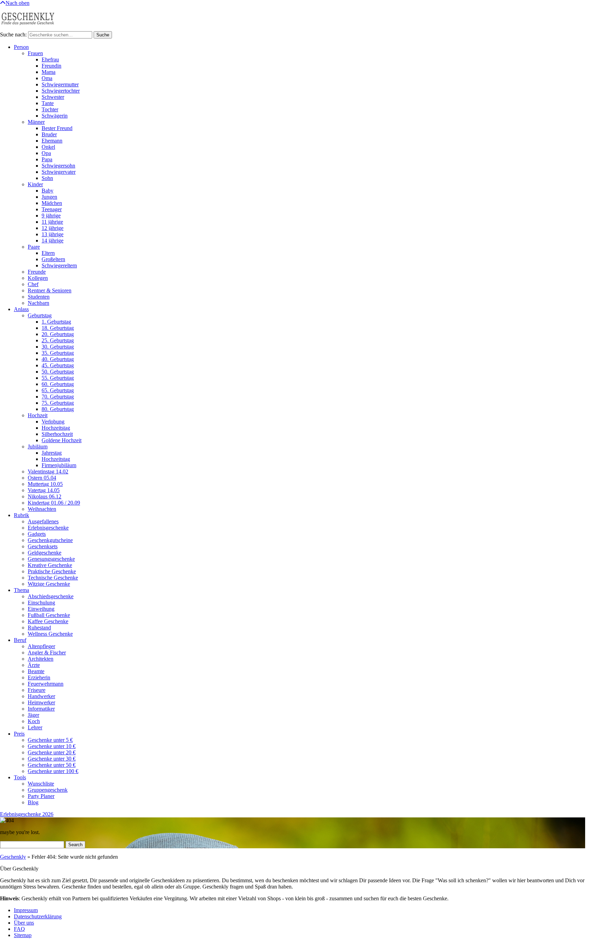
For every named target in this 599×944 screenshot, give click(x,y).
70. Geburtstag (58, 397)
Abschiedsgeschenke (50, 596)
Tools (20, 777)
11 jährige (52, 222)
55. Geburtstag (58, 378)
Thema (21, 590)
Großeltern (53, 259)
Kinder (35, 184)
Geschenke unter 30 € (52, 759)
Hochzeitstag (56, 428)
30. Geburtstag (58, 347)
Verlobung (53, 421)
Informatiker (41, 709)
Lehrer (35, 727)
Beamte (36, 671)
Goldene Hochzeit (61, 440)
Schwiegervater (59, 172)
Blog (33, 802)
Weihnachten (42, 509)
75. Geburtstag (58, 403)
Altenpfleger (41, 646)
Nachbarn (38, 303)
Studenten (39, 297)
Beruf (20, 640)
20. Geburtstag (58, 334)
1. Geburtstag (56, 322)
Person (21, 47)
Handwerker (41, 696)
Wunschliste (41, 784)
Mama (48, 72)
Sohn (47, 178)
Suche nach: (13, 34)
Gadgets (37, 534)
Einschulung (41, 603)
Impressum (26, 910)
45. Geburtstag (58, 365)
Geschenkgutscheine (50, 540)
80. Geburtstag (58, 409)
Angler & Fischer (47, 652)
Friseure (36, 690)
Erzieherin (39, 677)
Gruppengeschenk (48, 790)
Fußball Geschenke (49, 615)
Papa (47, 159)
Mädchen (52, 203)
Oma (47, 78)
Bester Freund (57, 128)
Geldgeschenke (44, 553)
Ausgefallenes (43, 521)
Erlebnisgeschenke (48, 528)
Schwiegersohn (58, 166)
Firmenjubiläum (59, 465)
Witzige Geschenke (49, 584)
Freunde (37, 272)
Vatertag (44, 490)
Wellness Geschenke (50, 634)
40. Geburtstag (58, 359)
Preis (19, 734)
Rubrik (21, 515)
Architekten (40, 659)
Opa (46, 153)
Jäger (33, 715)
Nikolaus (44, 496)
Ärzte (34, 665)
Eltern (48, 253)
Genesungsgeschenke (51, 559)
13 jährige (52, 234)
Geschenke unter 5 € (50, 740)
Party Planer (41, 796)
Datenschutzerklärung (38, 916)
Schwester (53, 97)
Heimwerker (41, 702)
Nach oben (17, 3)
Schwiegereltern (59, 265)
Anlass (21, 309)
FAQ (19, 929)
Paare (34, 247)
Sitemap (23, 935)
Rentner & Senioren (49, 290)
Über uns (24, 923)
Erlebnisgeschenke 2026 (26, 814)
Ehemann (52, 141)
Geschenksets (43, 546)
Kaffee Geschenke (48, 621)
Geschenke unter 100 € (53, 771)
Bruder (49, 134)
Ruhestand (39, 627)
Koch (34, 721)
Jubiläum (37, 446)
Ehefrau (50, 59)
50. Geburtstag (58, 372)
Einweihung (41, 609)
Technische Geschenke (53, 578)
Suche (102, 34)
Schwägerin (55, 116)
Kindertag (54, 503)
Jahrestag (52, 453)
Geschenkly (13, 857)
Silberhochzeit (57, 434)
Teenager (52, 209)
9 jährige (51, 215)
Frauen (35, 53)
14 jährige (52, 240)
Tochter (50, 109)
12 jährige (52, 228)
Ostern (42, 478)
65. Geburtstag (58, 390)
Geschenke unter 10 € (52, 746)
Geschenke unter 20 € (52, 752)
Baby (47, 191)
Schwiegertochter (61, 91)
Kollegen (38, 278)
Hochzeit (37, 415)
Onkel (48, 147)
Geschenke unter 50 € (52, 765)
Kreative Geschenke (50, 565)
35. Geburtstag (58, 353)
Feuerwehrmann (45, 684)
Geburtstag (40, 315)
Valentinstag (48, 471)
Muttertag (45, 484)
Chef (33, 284)
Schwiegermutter (60, 84)
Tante (48, 103)
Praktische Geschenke (52, 571)
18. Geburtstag (58, 328)
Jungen (49, 197)
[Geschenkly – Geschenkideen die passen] (27, 28)
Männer (36, 122)
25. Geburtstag (58, 340)
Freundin (51, 66)
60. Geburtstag (58, 384)
